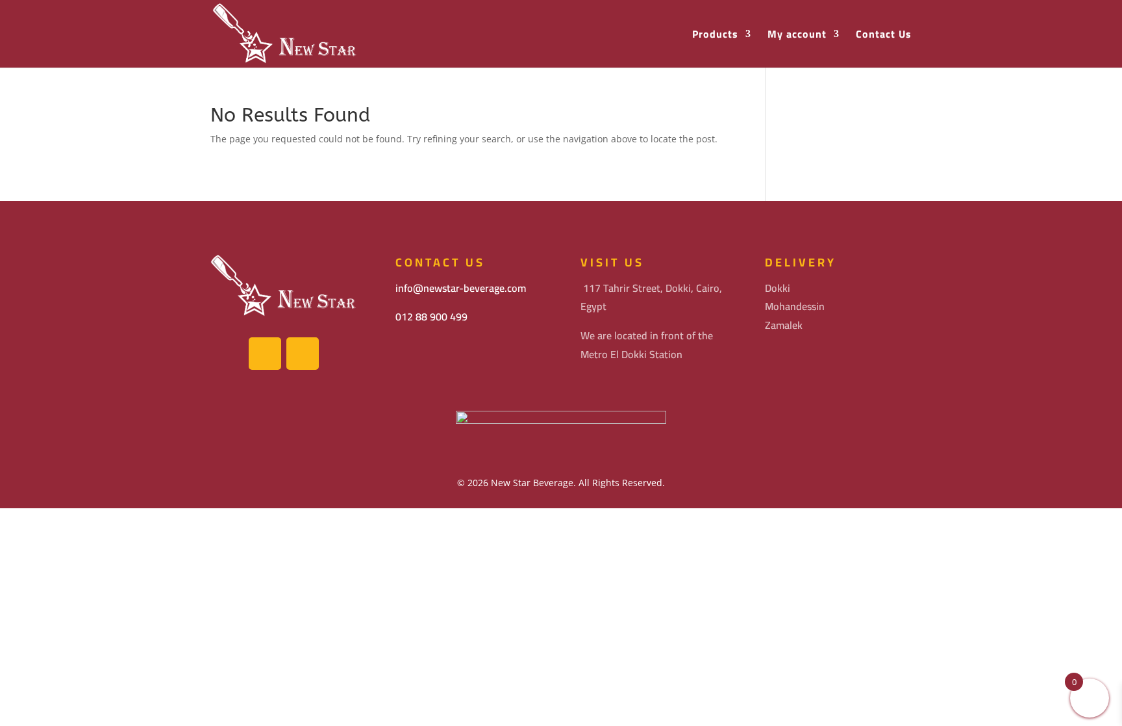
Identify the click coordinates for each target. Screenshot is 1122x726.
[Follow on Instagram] (302, 353)
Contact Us (884, 35)
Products (715, 35)
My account (797, 35)
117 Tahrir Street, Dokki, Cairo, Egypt (651, 297)
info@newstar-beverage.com (460, 288)
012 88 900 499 (431, 316)
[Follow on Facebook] (265, 353)
